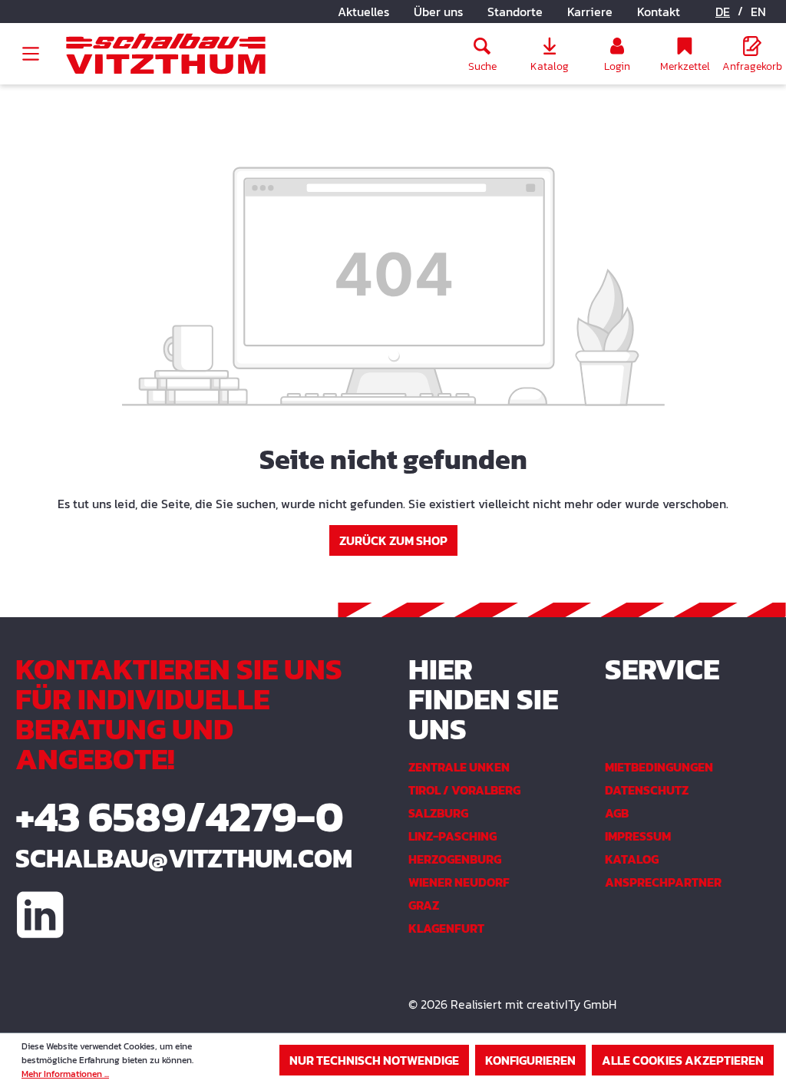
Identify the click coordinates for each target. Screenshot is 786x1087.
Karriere (590, 11)
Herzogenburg (454, 859)
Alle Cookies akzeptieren (683, 1060)
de (722, 11)
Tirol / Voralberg (464, 790)
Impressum (638, 836)
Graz (423, 905)
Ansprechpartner (663, 882)
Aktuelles (363, 11)
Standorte (515, 11)
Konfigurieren (530, 1060)
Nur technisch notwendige (374, 1060)
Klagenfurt (446, 928)
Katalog (632, 859)
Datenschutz (647, 790)
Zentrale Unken (459, 767)
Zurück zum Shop (393, 540)
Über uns (438, 11)
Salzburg (438, 813)
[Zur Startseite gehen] (165, 54)
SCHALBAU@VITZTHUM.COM (183, 858)
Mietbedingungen (659, 767)
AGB (617, 813)
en (758, 11)
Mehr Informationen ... (65, 1074)
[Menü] (30, 53)
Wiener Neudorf (459, 882)
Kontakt (658, 11)
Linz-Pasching (452, 836)
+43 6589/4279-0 (179, 816)
